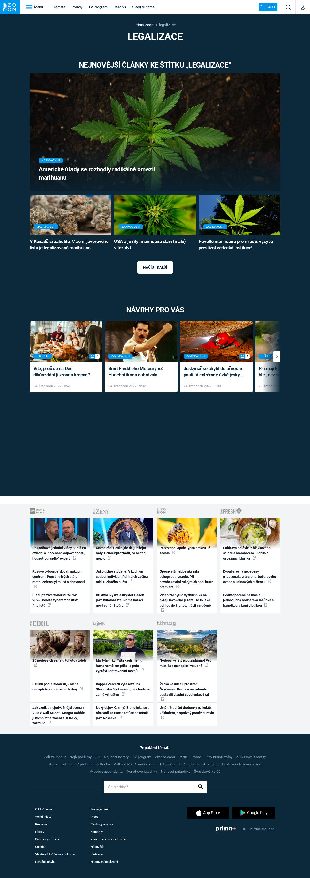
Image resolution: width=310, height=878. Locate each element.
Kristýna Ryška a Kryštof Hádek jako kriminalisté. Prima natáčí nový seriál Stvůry (120, 600)
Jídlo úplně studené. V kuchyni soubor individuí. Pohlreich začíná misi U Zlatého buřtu (122, 576)
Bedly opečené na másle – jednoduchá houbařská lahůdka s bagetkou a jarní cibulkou (248, 600)
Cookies (40, 846)
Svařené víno (145, 764)
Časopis (120, 7)
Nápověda (97, 846)
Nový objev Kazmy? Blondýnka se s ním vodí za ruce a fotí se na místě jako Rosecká (122, 713)
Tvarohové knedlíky (141, 771)
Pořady (76, 7)
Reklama (41, 824)
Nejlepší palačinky (175, 771)
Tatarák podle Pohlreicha (179, 764)
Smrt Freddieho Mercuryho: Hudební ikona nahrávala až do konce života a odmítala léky (137, 372)
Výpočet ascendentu (106, 771)
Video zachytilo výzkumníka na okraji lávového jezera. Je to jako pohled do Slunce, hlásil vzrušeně (185, 600)
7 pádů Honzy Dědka (93, 764)
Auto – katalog (61, 764)
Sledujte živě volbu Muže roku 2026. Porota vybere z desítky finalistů (55, 600)
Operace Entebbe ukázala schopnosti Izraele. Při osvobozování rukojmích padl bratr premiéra (186, 579)
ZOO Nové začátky (251, 757)
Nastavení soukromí (104, 861)
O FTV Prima (43, 809)
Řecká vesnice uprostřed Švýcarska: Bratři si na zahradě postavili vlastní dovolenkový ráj (184, 689)
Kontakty (97, 831)
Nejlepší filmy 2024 (85, 757)
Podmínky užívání (47, 839)
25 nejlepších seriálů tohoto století (59, 660)
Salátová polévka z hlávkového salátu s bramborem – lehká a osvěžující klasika (247, 553)
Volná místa (43, 816)
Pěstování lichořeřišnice (241, 764)
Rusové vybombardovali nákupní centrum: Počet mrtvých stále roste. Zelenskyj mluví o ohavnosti (58, 576)
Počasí (197, 757)
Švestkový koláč (207, 771)
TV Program (97, 7)
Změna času (165, 757)
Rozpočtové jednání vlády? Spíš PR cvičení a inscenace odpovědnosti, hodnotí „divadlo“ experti (59, 553)
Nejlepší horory (116, 757)
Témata (59, 7)
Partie (183, 757)
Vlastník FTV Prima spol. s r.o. (55, 854)
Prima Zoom (144, 25)
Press (95, 816)
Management (100, 809)
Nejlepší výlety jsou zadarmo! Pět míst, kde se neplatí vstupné (185, 662)
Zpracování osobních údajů (109, 839)
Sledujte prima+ (144, 7)
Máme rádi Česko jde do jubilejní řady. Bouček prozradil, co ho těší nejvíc (121, 553)
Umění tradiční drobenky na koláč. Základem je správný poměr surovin (187, 710)
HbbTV (40, 831)
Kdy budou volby (219, 757)
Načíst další (155, 267)
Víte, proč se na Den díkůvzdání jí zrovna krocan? (61, 372)
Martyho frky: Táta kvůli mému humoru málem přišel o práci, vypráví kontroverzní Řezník (119, 665)
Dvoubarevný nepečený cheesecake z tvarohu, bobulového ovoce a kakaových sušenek (249, 576)
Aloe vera (210, 764)
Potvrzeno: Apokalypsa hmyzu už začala (185, 550)
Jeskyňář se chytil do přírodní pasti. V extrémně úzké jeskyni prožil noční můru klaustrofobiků (214, 372)
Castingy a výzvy (102, 824)
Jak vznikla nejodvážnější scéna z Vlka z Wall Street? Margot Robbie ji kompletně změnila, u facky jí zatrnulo (58, 715)
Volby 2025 (123, 764)
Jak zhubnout (55, 757)
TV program (141, 757)
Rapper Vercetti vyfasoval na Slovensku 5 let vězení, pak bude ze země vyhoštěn (123, 689)
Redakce (97, 854)
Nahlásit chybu (45, 861)
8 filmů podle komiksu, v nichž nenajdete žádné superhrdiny (55, 686)
